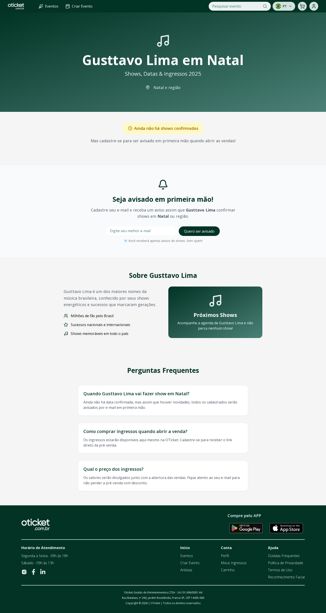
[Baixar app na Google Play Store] (246, 528)
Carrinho (228, 570)
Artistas (186, 570)
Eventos (186, 555)
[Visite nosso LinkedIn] (43, 572)
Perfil (225, 555)
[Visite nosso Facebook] (33, 572)
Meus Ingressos (234, 562)
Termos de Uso (280, 570)
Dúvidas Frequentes (284, 555)
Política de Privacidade (285, 562)
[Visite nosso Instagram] (24, 572)
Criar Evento (190, 562)
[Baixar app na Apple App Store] (286, 528)
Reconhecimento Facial (286, 577)
